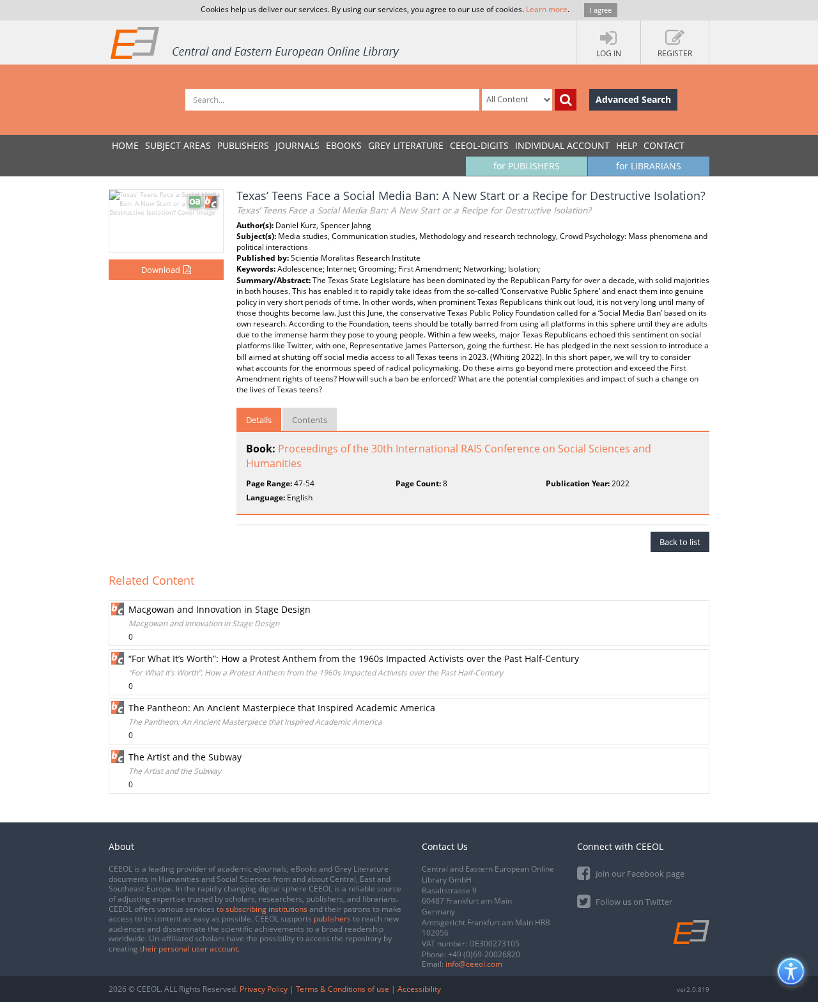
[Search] (565, 100)
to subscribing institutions (262, 909)
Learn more (546, 9)
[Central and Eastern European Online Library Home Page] (256, 42)
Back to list (680, 542)
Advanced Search (633, 99)
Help (626, 145)
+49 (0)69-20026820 (484, 954)
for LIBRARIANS (648, 166)
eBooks (344, 145)
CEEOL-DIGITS (479, 145)
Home (125, 145)
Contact (664, 145)
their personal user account (189, 948)
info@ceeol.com (473, 964)
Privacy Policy (264, 988)
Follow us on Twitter (633, 901)
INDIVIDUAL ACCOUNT (562, 145)
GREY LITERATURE (406, 145)
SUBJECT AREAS (178, 145)
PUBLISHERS (243, 145)
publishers (332, 918)
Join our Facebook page (639, 873)
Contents (309, 420)
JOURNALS (297, 145)
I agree (601, 10)
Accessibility (419, 988)
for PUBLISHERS (526, 166)
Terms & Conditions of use (342, 988)
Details (259, 420)
